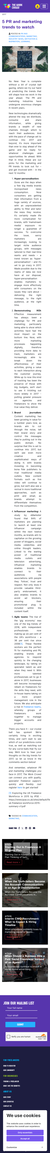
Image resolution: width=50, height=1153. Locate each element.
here (20, 787)
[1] (21, 643)
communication (29, 816)
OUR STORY (7, 1097)
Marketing (31, 36)
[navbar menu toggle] (44, 6)
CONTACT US (7, 1106)
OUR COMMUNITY (9, 1070)
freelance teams (32, 706)
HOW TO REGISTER (9, 1066)
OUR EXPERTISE (8, 1102)
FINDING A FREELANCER (11, 1081)
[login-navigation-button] (37, 6)
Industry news (16, 39)
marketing (14, 818)
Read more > (13, 862)
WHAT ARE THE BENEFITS (11, 1086)
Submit (20, 1024)
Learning (25, 41)
